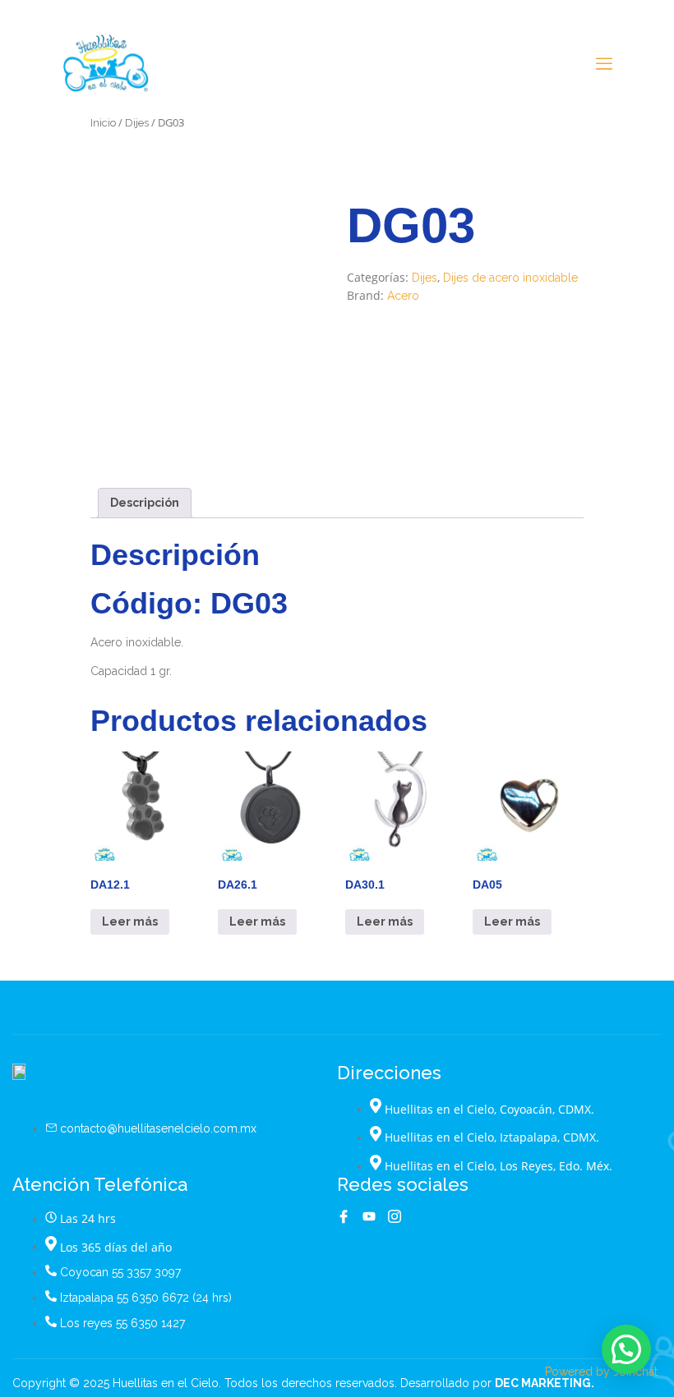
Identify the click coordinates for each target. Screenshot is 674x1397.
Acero (403, 295)
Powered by (601, 1371)
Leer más (130, 921)
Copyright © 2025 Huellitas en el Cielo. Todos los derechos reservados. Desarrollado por (303, 1383)
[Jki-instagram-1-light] (394, 1216)
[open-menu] (604, 65)
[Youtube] (369, 1216)
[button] (626, 1349)
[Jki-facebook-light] (343, 1216)
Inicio (103, 123)
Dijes (137, 123)
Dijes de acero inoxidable (510, 277)
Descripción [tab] (144, 502)
